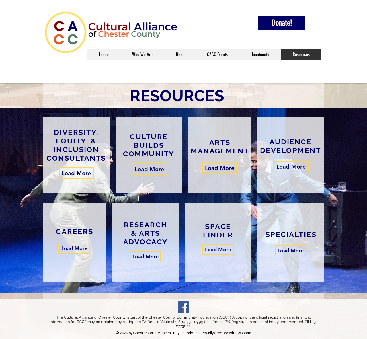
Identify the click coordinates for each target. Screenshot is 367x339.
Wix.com (244, 333)
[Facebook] (183, 307)
